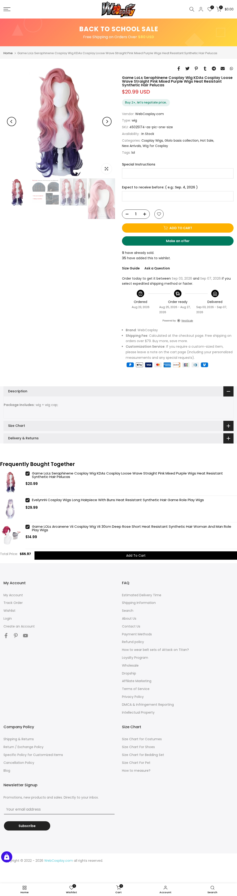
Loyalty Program (135, 657)
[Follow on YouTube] (25, 636)
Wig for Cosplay (155, 146)
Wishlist (9, 610)
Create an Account (19, 626)
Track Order (13, 602)
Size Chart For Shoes (138, 747)
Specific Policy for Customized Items (33, 754)
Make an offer (182, 242)
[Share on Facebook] (179, 68)
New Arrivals (131, 146)
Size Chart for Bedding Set (143, 754)
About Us (129, 618)
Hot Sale (206, 140)
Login (7, 618)
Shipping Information (139, 602)
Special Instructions (138, 164)
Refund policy (133, 642)
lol (133, 152)
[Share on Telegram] (214, 68)
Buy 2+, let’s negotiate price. (146, 102)
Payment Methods (137, 634)
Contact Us (131, 626)
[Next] (107, 121)
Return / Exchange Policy (23, 747)
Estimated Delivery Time (141, 595)
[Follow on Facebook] (6, 636)
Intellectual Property (138, 712)
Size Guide (131, 268)
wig (134, 120)
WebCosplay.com (149, 114)
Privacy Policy (133, 696)
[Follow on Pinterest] (15, 636)
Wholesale (130, 665)
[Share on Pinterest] (196, 68)
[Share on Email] (223, 68)
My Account (13, 595)
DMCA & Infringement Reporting (148, 704)
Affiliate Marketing (136, 681)
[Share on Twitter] (187, 68)
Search (127, 610)
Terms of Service (136, 689)
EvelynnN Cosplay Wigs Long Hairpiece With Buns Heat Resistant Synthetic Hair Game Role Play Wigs (118, 499)
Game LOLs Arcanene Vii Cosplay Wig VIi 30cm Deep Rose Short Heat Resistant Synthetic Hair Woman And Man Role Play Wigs (131, 528)
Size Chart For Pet (136, 762)
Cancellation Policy (18, 762)
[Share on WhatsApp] (231, 68)
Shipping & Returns (18, 739)
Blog (6, 770)
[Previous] (11, 121)
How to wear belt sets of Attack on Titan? (155, 649)
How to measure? (136, 770)
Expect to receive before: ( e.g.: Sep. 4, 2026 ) (160, 187)
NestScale (187, 320)
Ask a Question (157, 268)
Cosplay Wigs (152, 140)
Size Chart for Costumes (142, 739)
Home (8, 53)
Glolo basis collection (182, 140)
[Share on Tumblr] (205, 68)
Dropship (129, 673)
